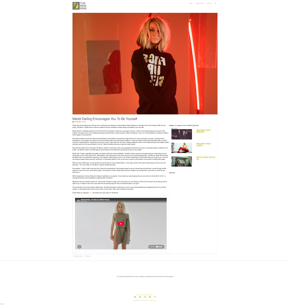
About (151, 294)
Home (138, 294)
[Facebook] (135, 297)
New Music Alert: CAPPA (204, 144)
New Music (88, 256)
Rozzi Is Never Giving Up (206, 158)
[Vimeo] (150, 297)
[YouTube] (145, 297)
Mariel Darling (78, 256)
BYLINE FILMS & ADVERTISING (148, 300)
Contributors (145, 294)
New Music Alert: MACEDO (204, 131)
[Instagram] (155, 297)
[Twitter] (140, 297)
